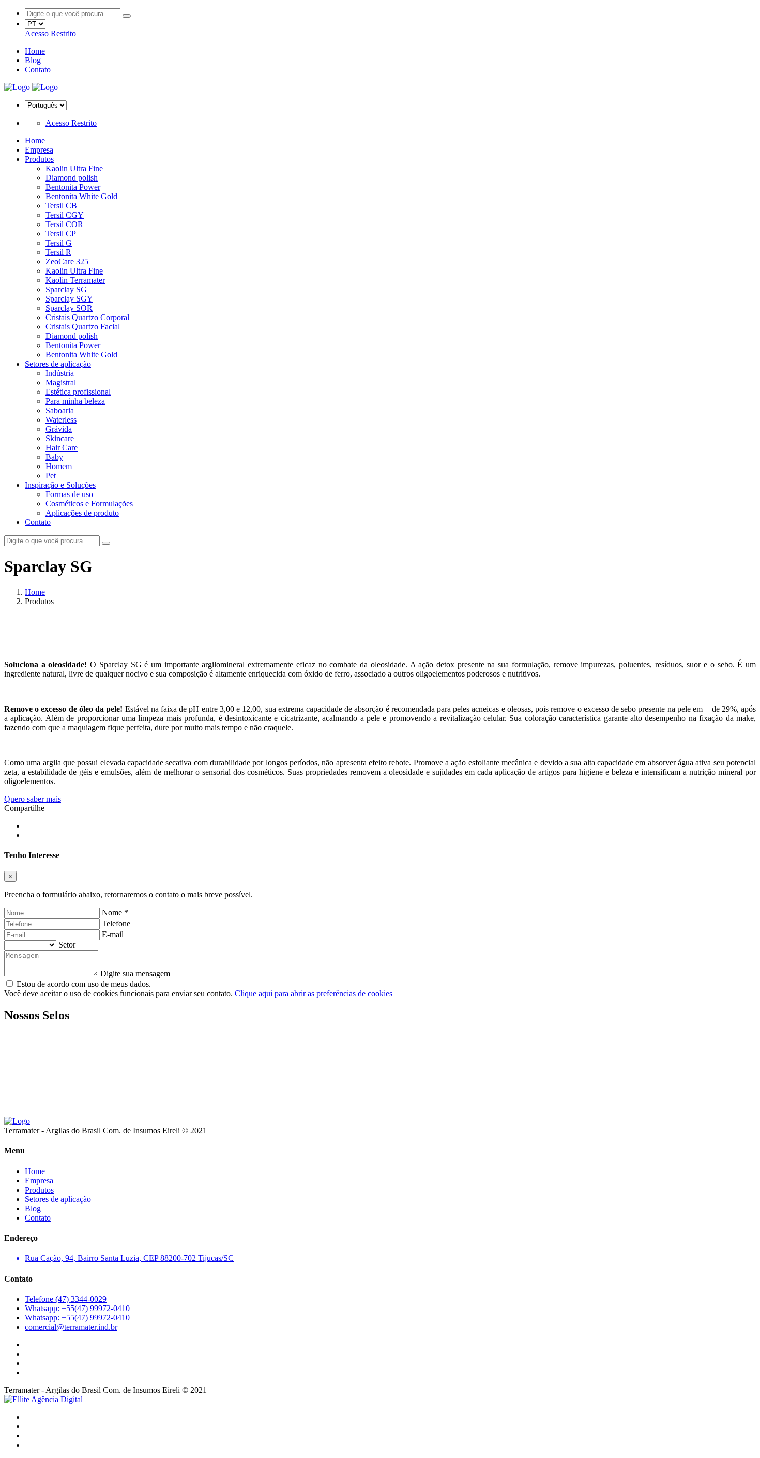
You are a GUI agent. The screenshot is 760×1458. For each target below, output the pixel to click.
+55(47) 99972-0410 (77, 1308)
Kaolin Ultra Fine (74, 168)
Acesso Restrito (50, 33)
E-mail (113, 934)
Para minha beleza (75, 401)
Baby (54, 457)
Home (35, 51)
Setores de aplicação (58, 363)
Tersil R (58, 252)
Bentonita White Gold (81, 196)
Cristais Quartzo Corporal (87, 317)
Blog (33, 60)
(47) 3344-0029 (66, 1299)
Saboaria (59, 410)
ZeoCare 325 (66, 261)
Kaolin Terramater (75, 280)
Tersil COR (64, 224)
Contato (38, 69)
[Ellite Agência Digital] (43, 1399)
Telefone (116, 923)
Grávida (58, 429)
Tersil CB (61, 205)
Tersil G (58, 242)
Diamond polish (71, 177)
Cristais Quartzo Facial (82, 326)
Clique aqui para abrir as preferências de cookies (313, 993)
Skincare (59, 438)
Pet (50, 475)
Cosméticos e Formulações (89, 503)
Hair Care (61, 447)
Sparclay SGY (69, 298)
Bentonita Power (72, 187)
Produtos (39, 159)
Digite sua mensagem (135, 973)
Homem (58, 466)
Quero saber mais (32, 798)
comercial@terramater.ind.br (71, 1326)
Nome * (115, 912)
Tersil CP (60, 233)
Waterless (61, 419)
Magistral (60, 382)
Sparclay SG (66, 289)
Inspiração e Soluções (60, 484)
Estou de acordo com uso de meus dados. (82, 984)
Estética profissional (78, 391)
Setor (66, 944)
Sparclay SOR (69, 308)
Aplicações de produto (82, 512)
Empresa (39, 149)
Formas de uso (69, 494)
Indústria (59, 373)
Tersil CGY (64, 215)
